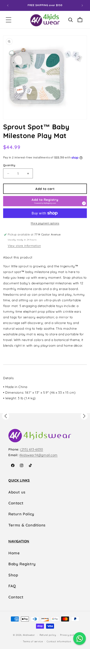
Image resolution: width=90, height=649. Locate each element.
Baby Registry (22, 564)
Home (14, 553)
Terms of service (33, 641)
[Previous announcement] (7, 5)
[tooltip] (84, 203)
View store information (24, 246)
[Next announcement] (82, 5)
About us (17, 492)
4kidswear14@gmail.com (38, 455)
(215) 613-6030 (31, 449)
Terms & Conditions (27, 525)
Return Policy (21, 514)
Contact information (59, 641)
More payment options (45, 223)
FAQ (12, 586)
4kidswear (29, 634)
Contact (15, 503)
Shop (13, 575)
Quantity (9, 165)
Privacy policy (68, 634)
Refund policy (48, 634)
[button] (8, 19)
